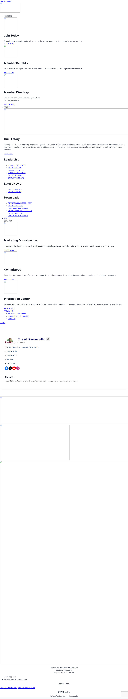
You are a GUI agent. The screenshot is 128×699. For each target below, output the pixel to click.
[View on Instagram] (18, 369)
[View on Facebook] (6, 369)
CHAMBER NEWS (14, 189)
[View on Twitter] (10, 369)
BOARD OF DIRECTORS (17, 165)
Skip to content (6, 1)
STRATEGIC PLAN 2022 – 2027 (20, 203)
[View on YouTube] (14, 369)
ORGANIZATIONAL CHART (18, 208)
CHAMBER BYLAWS (15, 206)
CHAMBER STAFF (14, 168)
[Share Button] (48, 339)
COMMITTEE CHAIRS (16, 170)
